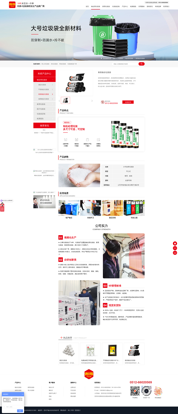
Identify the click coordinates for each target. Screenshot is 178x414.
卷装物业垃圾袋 (140, 58)
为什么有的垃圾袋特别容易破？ (44, 148)
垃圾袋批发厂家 (72, 64)
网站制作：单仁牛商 (67, 410)
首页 (87, 6)
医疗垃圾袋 (41, 109)
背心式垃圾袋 (45, 64)
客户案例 (52, 382)
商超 (50, 396)
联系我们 (166, 6)
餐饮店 (51, 390)
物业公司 (51, 387)
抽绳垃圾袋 (18, 390)
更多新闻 (73, 393)
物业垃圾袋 (18, 387)
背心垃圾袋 (31, 390)
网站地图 (73, 396)
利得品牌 (158, 6)
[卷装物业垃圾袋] (134, 350)
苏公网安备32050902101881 (27, 410)
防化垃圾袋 (54, 64)
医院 (50, 399)
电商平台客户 (53, 393)
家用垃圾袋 (106, 6)
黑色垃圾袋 (62, 64)
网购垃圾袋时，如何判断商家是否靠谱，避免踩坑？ (49, 171)
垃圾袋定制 (116, 6)
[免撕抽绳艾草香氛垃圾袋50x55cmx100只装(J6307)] (90, 350)
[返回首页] (175, 253)
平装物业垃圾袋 (43, 89)
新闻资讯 (150, 6)
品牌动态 (73, 387)
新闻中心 (73, 382)
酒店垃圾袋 (63, 360)
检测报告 (133, 6)
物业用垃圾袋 (95, 6)
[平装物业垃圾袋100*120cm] (112, 350)
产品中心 (125, 6)
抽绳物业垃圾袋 (43, 99)
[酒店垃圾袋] (68, 350)
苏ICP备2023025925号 (51, 410)
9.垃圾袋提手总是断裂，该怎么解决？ (45, 191)
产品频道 (120, 58)
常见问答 (73, 390)
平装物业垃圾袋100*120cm (112, 360)
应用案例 (141, 6)
